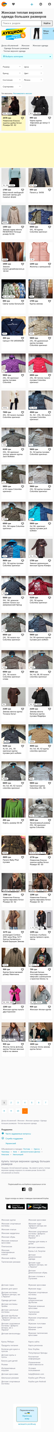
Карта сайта (33, 1342)
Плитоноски (6, 1246)
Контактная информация (34, 1357)
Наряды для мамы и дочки (37, 1242)
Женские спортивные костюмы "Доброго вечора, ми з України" (38, 1234)
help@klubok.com (36, 1374)
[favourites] (13, 4)
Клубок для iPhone (36, 1378)
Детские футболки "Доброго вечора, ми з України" (10, 1318)
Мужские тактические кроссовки (38, 1334)
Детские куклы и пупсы (8, 1356)
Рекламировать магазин (22, 93)
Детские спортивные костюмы (10, 1382)
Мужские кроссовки (37, 1285)
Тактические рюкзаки (10, 1262)
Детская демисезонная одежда (35, 1257)
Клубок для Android (37, 1381)
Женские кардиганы (10, 1233)
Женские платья (8, 1229)
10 (18, 1111)
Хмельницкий (18, 1155)
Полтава (26, 1149)
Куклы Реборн (7, 1342)
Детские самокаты (36, 1247)
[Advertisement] (27, 150)
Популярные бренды (37, 1353)
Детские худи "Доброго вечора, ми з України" (37, 1265)
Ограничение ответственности (35, 1363)
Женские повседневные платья (8, 1252)
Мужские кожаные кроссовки (36, 1307)
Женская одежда (40, 45)
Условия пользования (34, 1369)
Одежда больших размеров (16, 48)
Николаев (5, 1155)
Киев (15, 1152)
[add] (32, 4)
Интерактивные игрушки (8, 1369)
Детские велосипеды (10, 1333)
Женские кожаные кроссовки (9, 1242)
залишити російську (27, 1424)
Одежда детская (8, 1300)
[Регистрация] (49, 4)
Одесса (37, 1149)
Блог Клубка (33, 1349)
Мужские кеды (34, 1289)
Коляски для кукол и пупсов (10, 1350)
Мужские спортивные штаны (38, 1319)
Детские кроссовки (9, 1374)
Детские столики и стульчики (36, 1277)
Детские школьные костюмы (9, 1311)
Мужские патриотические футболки (35, 1300)
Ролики (4, 1364)
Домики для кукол (9, 1289)
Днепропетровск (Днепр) (30, 1152)
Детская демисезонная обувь (37, 1271)
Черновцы (5, 1152)
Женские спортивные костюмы (11, 1225)
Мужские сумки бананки (35, 1328)
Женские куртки (8, 1220)
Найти (47, 23)
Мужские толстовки (37, 1323)
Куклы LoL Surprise (36, 1251)
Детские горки (7, 1285)
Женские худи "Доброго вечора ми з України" (37, 1226)
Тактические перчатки (33, 1313)
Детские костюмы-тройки (9, 1305)
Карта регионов (35, 1345)
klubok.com (4, 4)
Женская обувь (8, 1237)
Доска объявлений (9, 45)
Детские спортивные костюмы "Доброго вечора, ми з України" (10, 1326)
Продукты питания (9, 1345)
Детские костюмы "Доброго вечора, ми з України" (10, 1294)
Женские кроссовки (37, 1220)
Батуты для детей (9, 1361)
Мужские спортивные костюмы (38, 1293)
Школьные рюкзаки (10, 1378)
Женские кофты (8, 1258)
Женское (25, 45)
